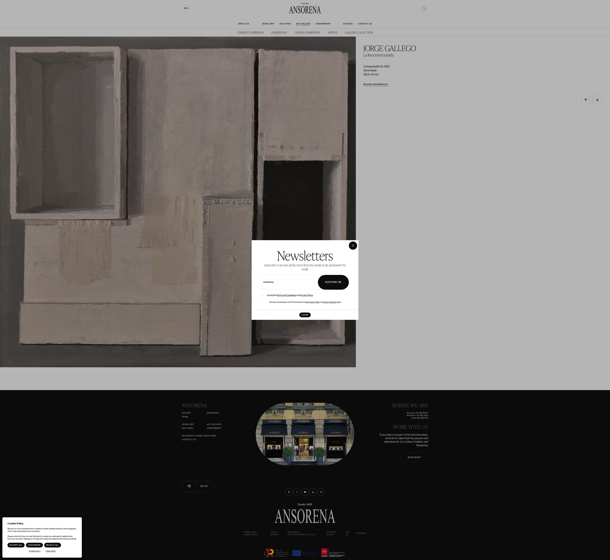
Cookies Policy (35, 551)
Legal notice (51, 551)
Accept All (16, 545)
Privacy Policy (306, 295)
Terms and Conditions (286, 295)
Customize (34, 545)
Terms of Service (329, 302)
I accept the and (290, 295)
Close (305, 315)
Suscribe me (333, 282)
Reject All (52, 545)
